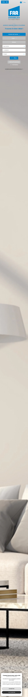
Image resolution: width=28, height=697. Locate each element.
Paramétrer (11, 688)
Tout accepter (11, 692)
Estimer (14, 42)
